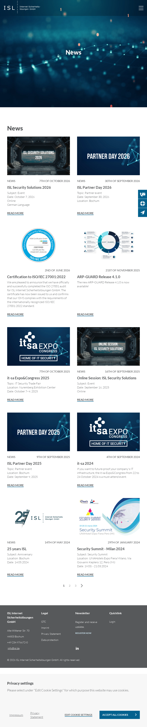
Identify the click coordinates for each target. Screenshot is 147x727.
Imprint (45, 627)
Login (112, 621)
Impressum (16, 715)
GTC (43, 621)
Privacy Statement (51, 633)
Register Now (83, 633)
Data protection (49, 639)
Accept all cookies (115, 714)
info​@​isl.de (14, 648)
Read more (15, 213)
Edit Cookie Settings (78, 714)
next (82, 585)
